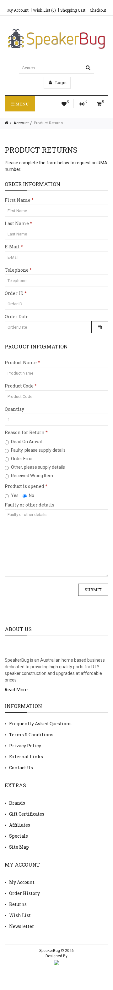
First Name (17, 200)
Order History (24, 893)
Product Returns (48, 123)
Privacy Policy (25, 746)
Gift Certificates (26, 814)
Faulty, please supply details (38, 450)
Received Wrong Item (32, 475)
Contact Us (21, 768)
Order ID (14, 293)
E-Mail (12, 247)
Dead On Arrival (26, 441)
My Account (18, 10)
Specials (18, 836)
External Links (26, 757)
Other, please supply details (38, 467)
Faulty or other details (29, 505)
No (31, 495)
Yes (15, 495)
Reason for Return (25, 432)
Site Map (19, 847)
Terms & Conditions (31, 735)
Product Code (19, 386)
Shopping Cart (72, 10)
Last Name (17, 223)
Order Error (22, 458)
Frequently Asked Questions (40, 724)
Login (60, 82)
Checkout (98, 10)
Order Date (17, 317)
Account (21, 123)
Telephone (17, 270)
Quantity (14, 409)
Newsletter (21, 926)
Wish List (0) (44, 10)
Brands (17, 803)
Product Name (21, 362)
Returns (18, 904)
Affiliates (19, 825)
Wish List (20, 915)
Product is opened (24, 486)
